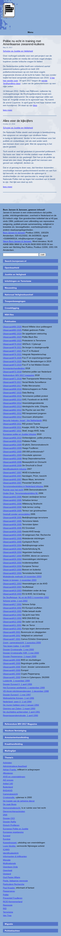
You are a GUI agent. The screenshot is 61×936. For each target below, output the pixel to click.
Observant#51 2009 (12, 455)
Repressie (7, 905)
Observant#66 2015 (12, 396)
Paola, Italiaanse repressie (15, 880)
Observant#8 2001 (11, 635)
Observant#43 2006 (12, 497)
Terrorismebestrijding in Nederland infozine (23, 486)
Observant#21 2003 (12, 583)
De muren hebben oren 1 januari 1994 (21, 705)
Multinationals (9, 863)
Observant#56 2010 (12, 438)
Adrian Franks (9, 769)
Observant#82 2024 (12, 333)
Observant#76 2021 (12, 354)
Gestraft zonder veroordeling (16, 514)
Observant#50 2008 (12, 458)
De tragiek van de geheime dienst (18, 801)
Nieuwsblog (11, 288)
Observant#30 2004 (12, 545)
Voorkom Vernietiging (15, 730)
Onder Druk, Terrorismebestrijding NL (20, 493)
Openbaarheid (12, 267)
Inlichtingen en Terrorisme (18, 281)
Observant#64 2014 (12, 403)
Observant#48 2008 (12, 465)
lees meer (7, 110)
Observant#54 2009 (12, 445)
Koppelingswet (10, 842)
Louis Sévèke (9, 846)
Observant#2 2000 (11, 674)
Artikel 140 (8, 783)
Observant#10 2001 (12, 628)
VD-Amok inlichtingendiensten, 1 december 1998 (26, 691)
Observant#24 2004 (12, 566)
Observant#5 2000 (11, 663)
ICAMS (6, 849)
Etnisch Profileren (11, 825)
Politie (6, 894)
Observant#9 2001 (11, 632)
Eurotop (6, 839)
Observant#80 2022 (12, 340)
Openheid (7, 870)
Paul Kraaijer (9, 888)
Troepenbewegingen (15, 301)
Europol (6, 835)
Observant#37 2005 (12, 521)
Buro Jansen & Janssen (14, 232)
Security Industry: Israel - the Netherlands (22, 420)
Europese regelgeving (13, 832)
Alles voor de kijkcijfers (18, 120)
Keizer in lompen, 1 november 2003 (19, 580)
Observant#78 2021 (12, 347)
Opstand (7, 874)
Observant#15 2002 (12, 611)
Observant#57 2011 (12, 431)
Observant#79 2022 (12, 344)
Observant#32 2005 (12, 538)
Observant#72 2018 (12, 372)
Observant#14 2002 (12, 615)
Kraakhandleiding (14, 744)
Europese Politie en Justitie (15, 829)
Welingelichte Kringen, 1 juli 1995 (18, 698)
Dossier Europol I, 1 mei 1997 (17, 695)
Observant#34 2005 (12, 531)
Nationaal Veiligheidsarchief (19, 294)
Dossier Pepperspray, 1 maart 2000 (19, 656)
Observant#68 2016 (12, 389)
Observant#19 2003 (12, 590)
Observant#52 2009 (12, 451)
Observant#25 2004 (12, 563)
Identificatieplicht (11, 853)
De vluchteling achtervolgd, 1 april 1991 (21, 712)
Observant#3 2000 (11, 670)
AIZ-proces (8, 780)
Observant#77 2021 (12, 351)
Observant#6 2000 (11, 660)
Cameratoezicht (10, 794)
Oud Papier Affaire (11, 877)
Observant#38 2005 (12, 517)
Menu (30, 32)
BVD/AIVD (7, 790)
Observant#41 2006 (12, 504)
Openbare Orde (10, 867)
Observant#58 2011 (12, 427)
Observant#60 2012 (12, 417)
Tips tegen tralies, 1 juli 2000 (16, 646)
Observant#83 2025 (12, 330)
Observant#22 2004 (12, 573)
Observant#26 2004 (12, 559)
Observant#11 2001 (12, 625)
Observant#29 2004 (12, 549)
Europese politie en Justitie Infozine (19, 434)
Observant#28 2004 (12, 552)
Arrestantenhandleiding (14, 368)
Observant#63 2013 (12, 406)
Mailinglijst (10, 751)
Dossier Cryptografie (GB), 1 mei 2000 (21, 653)
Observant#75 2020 (12, 358)
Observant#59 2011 (12, 424)
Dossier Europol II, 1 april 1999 (17, 684)
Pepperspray (9, 891)
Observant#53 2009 (12, 448)
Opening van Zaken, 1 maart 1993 (19, 708)
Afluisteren (8, 773)
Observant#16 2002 (12, 608)
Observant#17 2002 (12, 604)
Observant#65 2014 (12, 399)
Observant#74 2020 (12, 361)
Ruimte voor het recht (13, 490)
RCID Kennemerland (12, 901)
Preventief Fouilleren (12, 898)
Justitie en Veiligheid (15, 274)
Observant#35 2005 (12, 528)
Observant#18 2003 (12, 594)
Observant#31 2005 (12, 542)
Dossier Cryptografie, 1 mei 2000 (18, 649)
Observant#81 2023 (12, 337)
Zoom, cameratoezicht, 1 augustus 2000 (22, 642)
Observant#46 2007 (12, 476)
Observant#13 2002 (12, 618)
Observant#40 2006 (12, 507)
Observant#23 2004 (12, 569)
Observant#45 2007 (12, 479)
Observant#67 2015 (12, 392)
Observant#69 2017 (12, 385)
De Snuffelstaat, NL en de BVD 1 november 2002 (26, 597)
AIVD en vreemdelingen (14, 776)
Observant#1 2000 (11, 677)
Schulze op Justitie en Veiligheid (18, 51)
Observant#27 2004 (12, 556)
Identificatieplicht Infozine (15, 469)
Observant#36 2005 (12, 524)
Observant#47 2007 (12, 472)
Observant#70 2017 (12, 382)
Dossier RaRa (9, 821)
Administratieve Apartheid (15, 766)
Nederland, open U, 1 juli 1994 (17, 701)
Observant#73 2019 (12, 365)
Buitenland (8, 787)
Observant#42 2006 (12, 500)
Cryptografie (9, 797)
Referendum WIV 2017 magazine (18, 375)
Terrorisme (8, 912)
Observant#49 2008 (12, 462)
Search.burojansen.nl (15, 261)
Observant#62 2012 (12, 410)
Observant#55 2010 (12, 441)
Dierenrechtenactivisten (14, 811)
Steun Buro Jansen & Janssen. (17, 241)
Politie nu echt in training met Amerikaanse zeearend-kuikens (23, 42)
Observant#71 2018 (12, 378)
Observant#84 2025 (12, 326)
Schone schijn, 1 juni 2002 (15, 601)
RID (5, 908)
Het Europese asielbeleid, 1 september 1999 (24, 687)
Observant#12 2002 (12, 622)
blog (35, 105)
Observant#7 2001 (11, 639)
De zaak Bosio (9, 804)
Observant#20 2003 (12, 587)
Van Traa (7, 915)
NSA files (9, 314)
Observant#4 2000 (11, 667)
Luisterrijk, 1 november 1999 (16, 681)
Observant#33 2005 (12, 535)
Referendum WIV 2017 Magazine (21, 724)
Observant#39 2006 (12, 510)
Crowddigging (12, 308)
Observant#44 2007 (12, 483)
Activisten (7, 762)
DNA (5, 815)
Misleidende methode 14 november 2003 (22, 576)
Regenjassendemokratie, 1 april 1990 (20, 715)
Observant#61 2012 (12, 413)
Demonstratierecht (11, 808)
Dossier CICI (9, 818)
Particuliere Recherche (13, 884)
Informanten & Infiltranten (15, 856)
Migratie (7, 860)
